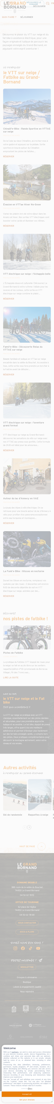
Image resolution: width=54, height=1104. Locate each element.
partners (15, 1052)
